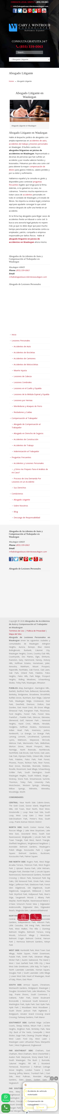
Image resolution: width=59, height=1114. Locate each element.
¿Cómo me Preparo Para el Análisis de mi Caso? (30, 471)
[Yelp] (39, 12)
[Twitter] (20, 12)
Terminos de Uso (16, 630)
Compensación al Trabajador (24, 418)
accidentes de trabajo (18, 144)
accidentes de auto (38, 140)
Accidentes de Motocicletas (26, 364)
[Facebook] (15, 12)
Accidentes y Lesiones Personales (29, 463)
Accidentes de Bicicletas (24, 352)
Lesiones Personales (21, 340)
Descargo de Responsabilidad (27, 517)
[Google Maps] (35, 12)
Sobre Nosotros (21, 505)
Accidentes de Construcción (26, 439)
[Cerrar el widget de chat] (56, 1078)
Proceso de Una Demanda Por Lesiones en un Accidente (26, 480)
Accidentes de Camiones (25, 358)
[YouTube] (44, 12)
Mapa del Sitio (15, 634)
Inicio (14, 334)
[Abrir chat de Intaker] (27, 1112)
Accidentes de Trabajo (24, 445)
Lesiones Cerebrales (23, 382)
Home (11, 81)
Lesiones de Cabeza (23, 376)
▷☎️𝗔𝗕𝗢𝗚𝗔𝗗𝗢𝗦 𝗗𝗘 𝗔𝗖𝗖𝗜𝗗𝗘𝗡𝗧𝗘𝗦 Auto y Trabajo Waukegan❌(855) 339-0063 (29, 26)
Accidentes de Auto (22, 346)
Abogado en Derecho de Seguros (28, 433)
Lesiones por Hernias (23, 400)
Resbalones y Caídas (23, 412)
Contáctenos (17, 493)
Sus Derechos (20, 487)
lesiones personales (39, 144)
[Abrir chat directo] (52, 1078)
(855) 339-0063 (42, 2)
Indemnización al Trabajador (26, 451)
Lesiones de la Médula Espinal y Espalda (31, 394)
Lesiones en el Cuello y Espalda (27, 388)
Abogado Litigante (22, 499)
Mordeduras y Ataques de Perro (28, 406)
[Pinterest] (30, 12)
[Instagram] (25, 12)
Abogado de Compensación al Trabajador (26, 426)
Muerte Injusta (20, 370)
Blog (16, 511)
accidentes (27, 194)
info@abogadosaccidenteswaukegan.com (30, 6)
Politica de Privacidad (35, 630)
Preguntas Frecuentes (21, 457)
